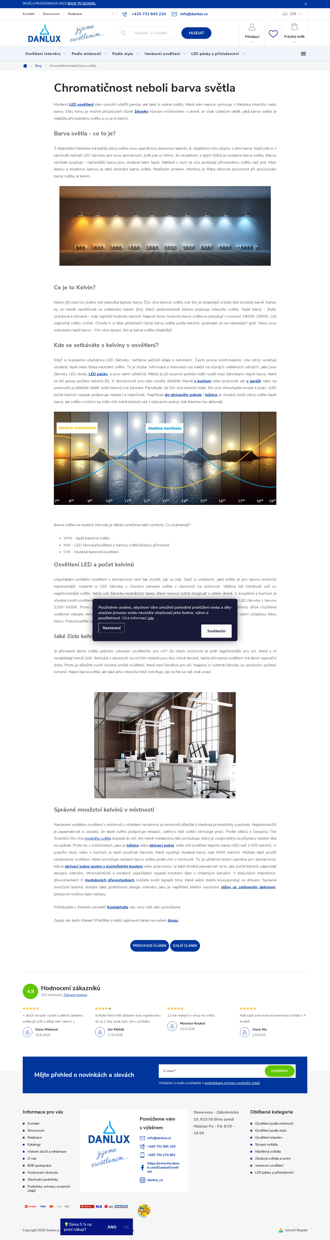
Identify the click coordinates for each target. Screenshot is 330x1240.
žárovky (141, 111)
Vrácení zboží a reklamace (47, 1151)
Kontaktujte (117, 907)
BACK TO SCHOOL (82, 3)
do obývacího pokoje (183, 394)
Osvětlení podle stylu (271, 1131)
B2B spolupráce (39, 1165)
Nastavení (112, 628)
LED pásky (98, 374)
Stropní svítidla (266, 1145)
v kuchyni (202, 381)
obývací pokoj (161, 845)
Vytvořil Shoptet (296, 1230)
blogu (173, 920)
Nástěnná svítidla (268, 1152)
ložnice (211, 394)
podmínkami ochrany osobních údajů (232, 1083)
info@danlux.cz (159, 1138)
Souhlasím (216, 631)
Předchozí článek (149, 945)
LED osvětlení (81, 104)
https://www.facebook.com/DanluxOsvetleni (163, 1167)
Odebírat (279, 1071)
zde (151, 618)
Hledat (196, 33)
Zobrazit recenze (75, 995)
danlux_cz (155, 1180)
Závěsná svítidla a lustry (273, 1159)
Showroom (51, 14)
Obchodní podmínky (43, 1179)
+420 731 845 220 (161, 1146)
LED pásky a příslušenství (274, 1173)
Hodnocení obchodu (43, 1172)
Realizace (75, 14)
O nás (32, 1158)
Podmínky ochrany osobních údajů (49, 1188)
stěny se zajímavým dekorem (248, 887)
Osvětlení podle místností (274, 1124)
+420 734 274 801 (161, 1155)
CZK (293, 14)
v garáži (253, 381)
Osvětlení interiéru (268, 1138)
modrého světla (98, 838)
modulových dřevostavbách (109, 880)
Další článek (185, 945)
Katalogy (34, 1144)
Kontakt (29, 14)
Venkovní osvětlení (269, 1166)
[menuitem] (46, 53)
